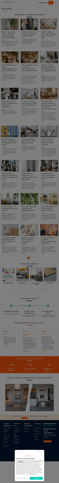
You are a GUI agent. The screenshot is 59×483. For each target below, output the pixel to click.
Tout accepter (36, 478)
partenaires (20, 461)
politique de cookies (32, 473)
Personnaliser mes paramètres (22, 478)
